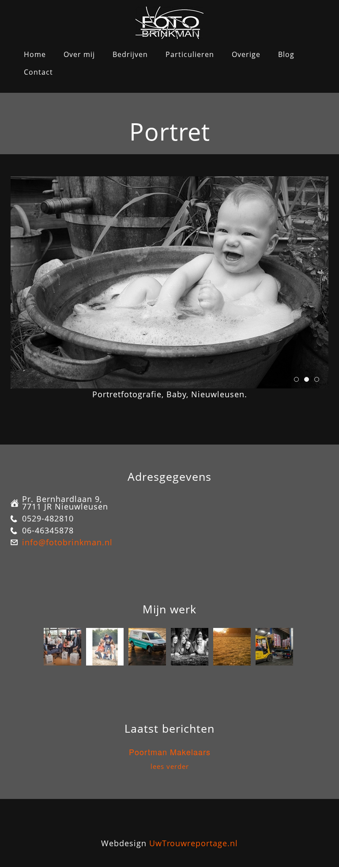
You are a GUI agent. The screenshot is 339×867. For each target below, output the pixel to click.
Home (35, 54)
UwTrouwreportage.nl (193, 843)
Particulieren (190, 54)
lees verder (170, 766)
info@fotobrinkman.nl (67, 542)
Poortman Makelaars (170, 751)
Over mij (79, 54)
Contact (38, 72)
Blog (286, 54)
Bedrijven (130, 54)
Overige (246, 54)
